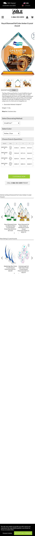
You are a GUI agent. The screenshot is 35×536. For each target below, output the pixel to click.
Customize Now (19, 176)
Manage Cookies (7, 533)
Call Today (17, 183)
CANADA (27, 5)
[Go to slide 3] (23, 233)
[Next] (32, 217)
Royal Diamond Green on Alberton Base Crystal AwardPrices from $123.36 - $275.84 (10, 227)
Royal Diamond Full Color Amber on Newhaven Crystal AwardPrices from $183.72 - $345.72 (23, 228)
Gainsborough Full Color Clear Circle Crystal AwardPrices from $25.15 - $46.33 (23, 269)
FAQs (13, 90)
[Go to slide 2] (19, 233)
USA (27, 3)
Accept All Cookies (23, 533)
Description (5, 90)
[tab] (5, 90)
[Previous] (1, 217)
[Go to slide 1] (14, 233)
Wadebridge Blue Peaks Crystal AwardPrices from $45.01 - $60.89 (10, 268)
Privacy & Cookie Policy (7, 529)
